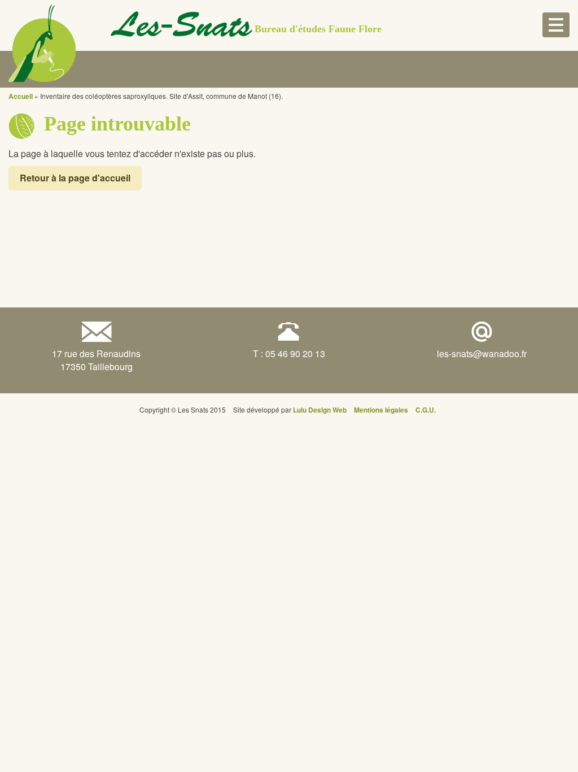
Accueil (20, 96)
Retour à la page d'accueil (75, 177)
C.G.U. (425, 410)
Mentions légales (381, 410)
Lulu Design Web (320, 410)
